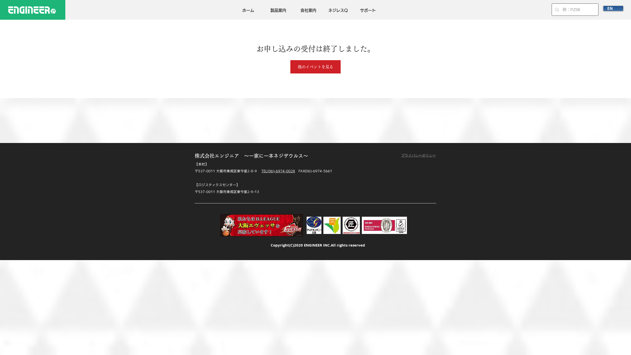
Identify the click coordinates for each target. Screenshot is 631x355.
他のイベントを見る (315, 67)
